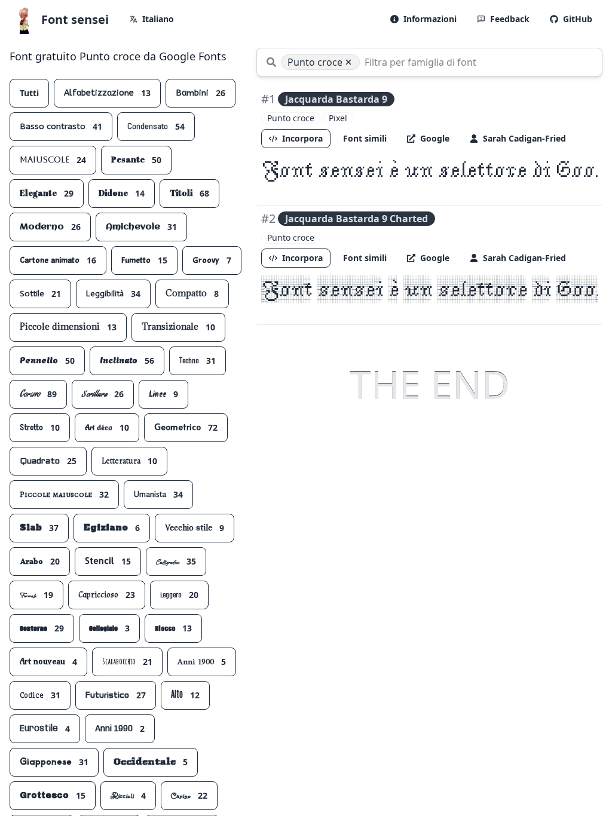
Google (434, 138)
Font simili (365, 138)
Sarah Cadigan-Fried (524, 138)
